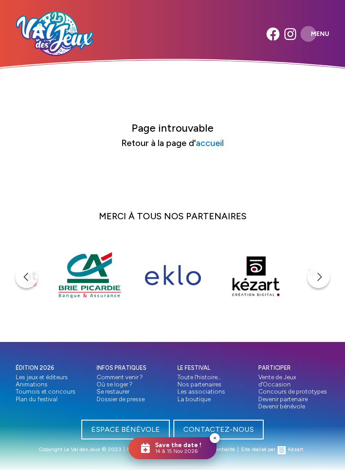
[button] (26, 277)
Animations (32, 384)
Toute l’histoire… (199, 377)
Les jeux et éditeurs (42, 377)
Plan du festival (37, 399)
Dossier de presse (121, 399)
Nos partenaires (199, 384)
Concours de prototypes (292, 391)
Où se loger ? (115, 384)
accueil (210, 142)
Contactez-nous (218, 429)
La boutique (194, 399)
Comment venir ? (120, 377)
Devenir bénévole (281, 406)
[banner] (54, 33)
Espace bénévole (125, 429)
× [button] (215, 438)
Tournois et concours (45, 391)
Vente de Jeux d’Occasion (277, 380)
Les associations (201, 391)
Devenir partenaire (283, 399)
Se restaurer (113, 391)
